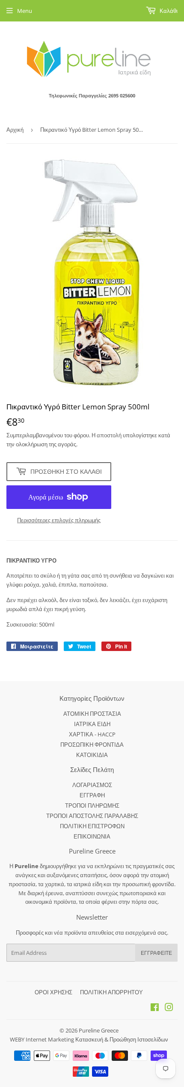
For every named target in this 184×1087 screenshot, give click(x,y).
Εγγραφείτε (156, 953)
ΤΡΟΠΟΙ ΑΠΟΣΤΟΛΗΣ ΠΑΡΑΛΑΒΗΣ (92, 816)
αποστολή (110, 435)
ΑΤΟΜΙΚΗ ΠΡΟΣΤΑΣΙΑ (92, 714)
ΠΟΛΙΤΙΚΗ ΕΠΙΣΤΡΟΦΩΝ (92, 826)
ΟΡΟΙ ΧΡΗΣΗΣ (53, 992)
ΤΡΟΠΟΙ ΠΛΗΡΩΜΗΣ (92, 805)
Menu (24, 11)
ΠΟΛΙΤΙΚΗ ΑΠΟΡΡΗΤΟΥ (111, 992)
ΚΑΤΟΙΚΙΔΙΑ (92, 755)
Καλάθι (168, 11)
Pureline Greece (99, 1030)
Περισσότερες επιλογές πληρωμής (59, 520)
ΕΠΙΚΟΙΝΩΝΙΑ (92, 836)
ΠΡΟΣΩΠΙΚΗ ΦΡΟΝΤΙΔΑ (92, 744)
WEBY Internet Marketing (42, 1039)
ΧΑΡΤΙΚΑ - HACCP (92, 734)
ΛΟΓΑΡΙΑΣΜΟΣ (92, 785)
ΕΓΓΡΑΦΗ (92, 795)
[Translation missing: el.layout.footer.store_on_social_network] (154, 1008)
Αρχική (15, 129)
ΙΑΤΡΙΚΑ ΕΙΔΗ (92, 724)
